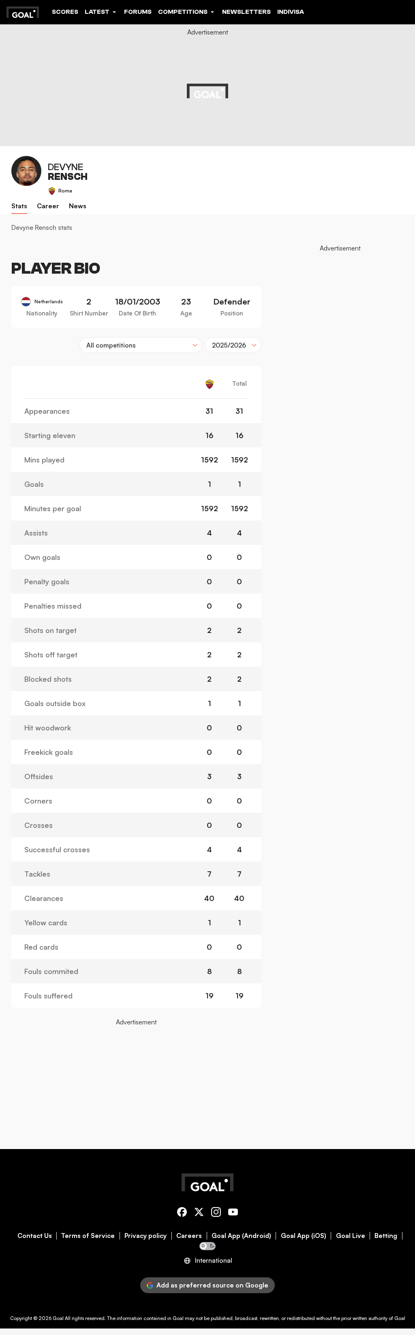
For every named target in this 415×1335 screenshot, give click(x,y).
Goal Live (350, 1236)
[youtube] (233, 1213)
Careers (189, 1236)
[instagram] (216, 1213)
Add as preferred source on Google (212, 1285)
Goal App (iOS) (303, 1236)
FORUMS (138, 11)
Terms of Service (88, 1236)
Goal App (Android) (241, 1236)
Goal (58, 1318)
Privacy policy (145, 1236)
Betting (385, 1236)
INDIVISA (290, 11)
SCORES (65, 11)
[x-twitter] (199, 1213)
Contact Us (34, 1236)
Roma (65, 191)
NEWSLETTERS (246, 11)
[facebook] (181, 1213)
